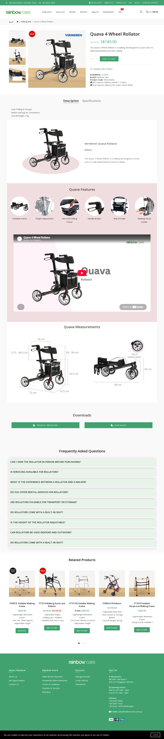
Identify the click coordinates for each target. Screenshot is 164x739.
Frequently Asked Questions (54, 680)
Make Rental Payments (52, 676)
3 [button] (85, 643)
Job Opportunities (17, 680)
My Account (96, 3)
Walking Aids (26, 21)
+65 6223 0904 (15, 3)
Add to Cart (109, 59)
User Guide (119, 425)
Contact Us (121, 3)
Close (155, 735)
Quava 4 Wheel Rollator (43, 21)
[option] (17, 38)
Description (71, 101)
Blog (137, 3)
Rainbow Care (103, 77)
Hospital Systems (150, 3)
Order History (82, 680)
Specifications (91, 101)
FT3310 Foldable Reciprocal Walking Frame (142, 605)
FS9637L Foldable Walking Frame (22, 605)
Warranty (46, 692)
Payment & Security (51, 688)
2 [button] (82, 643)
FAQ (130, 3)
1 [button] (79, 643)
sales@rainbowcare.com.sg (130, 711)
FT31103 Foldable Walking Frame (82, 605)
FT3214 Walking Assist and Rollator (52, 605)
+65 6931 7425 (29, 3)
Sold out (22, 631)
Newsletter (81, 684)
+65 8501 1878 (48, 3)
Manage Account (83, 676)
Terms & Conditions (51, 684)
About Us (109, 3)
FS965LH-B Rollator (112, 603)
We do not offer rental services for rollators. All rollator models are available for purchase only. (52, 494)
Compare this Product (102, 69)
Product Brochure (46, 425)
